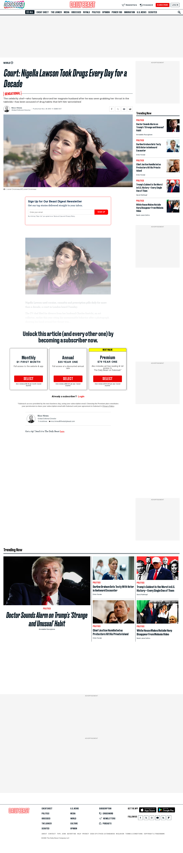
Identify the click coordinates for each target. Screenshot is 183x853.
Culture (74, 823)
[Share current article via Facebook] (111, 108)
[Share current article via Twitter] (117, 108)
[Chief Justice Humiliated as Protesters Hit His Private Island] (173, 171)
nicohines (43, 421)
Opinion (106, 12)
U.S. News (141, 12)
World (73, 818)
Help (79, 834)
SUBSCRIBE (162, 5)
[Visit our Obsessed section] (23, 5)
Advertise (71, 834)
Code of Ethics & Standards (102, 834)
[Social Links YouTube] (157, 818)
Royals (86, 12)
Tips (59, 834)
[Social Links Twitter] (146, 818)
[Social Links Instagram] (152, 818)
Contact (52, 834)
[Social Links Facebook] (140, 818)
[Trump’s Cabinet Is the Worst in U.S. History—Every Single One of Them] (173, 191)
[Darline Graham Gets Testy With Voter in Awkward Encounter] (173, 151)
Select (29, 379)
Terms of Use (58, 216)
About (44, 834)
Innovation (129, 12)
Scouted (152, 12)
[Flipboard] (169, 818)
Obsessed (76, 12)
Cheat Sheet (42, 12)
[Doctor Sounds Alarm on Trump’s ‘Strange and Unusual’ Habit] (173, 131)
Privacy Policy (70, 216)
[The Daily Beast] (82, 5)
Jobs (64, 834)
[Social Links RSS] (163, 818)
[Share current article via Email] (124, 108)
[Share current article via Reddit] (130, 108)
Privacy (85, 834)
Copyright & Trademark (154, 834)
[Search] (179, 12)
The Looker (56, 12)
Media (66, 12)
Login (81, 396)
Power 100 (117, 12)
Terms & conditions (134, 834)
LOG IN (175, 5)
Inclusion (120, 834)
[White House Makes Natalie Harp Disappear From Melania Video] (173, 212)
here (62, 431)
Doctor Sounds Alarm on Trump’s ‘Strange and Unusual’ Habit (46, 619)
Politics (96, 12)
